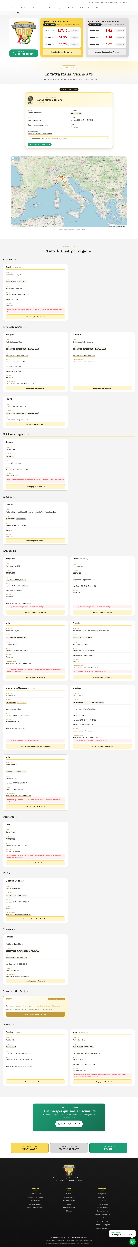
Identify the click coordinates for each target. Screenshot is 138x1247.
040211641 (10, 456)
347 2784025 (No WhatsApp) (27, 349)
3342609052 (22, 895)
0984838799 (11, 282)
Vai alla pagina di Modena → (102, 388)
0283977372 (10, 771)
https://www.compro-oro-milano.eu (18, 663)
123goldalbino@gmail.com (82, 580)
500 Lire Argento (102, 1207)
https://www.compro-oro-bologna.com (20, 384)
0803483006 (11, 895)
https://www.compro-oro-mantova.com (87, 737)
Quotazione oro (38, 8)
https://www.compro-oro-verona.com (19, 1066)
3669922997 (21, 519)
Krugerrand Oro (102, 1204)
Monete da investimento (35, 1207)
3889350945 (89, 1047)
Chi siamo (24, 8)
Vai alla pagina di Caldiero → (35, 1082)
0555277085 (11, 951)
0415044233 (78, 1047)
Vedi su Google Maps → (41, 144)
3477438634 (87, 637)
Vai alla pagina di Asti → (35, 863)
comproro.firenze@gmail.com (16, 958)
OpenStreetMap (114, 226)
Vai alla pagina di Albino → (102, 612)
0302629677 (11, 702)
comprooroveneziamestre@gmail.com (86, 1053)
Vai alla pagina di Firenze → (35, 981)
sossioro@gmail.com (13, 463)
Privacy (69, 1204)
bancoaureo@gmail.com (36, 120)
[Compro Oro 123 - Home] (23, 33)
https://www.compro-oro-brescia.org (86, 668)
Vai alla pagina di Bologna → (35, 388)
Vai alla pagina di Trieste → (35, 487)
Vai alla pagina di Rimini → (35, 424)
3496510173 (22, 637)
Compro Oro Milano (102, 1228)
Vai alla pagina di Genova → (35, 541)
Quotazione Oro (102, 1211)
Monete (71, 8)
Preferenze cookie (69, 1201)
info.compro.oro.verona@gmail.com (18, 1053)
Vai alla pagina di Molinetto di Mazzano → (35, 746)
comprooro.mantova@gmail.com (84, 709)
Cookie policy (69, 1197)
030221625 (77, 637)
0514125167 (10, 349)
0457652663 (11, 1047)
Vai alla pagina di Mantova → (102, 746)
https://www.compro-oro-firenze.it (18, 977)
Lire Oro (102, 1218)
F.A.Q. (82, 8)
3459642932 (21, 771)
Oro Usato (102, 1201)
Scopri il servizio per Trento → (35, 1014)
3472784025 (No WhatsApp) (28, 951)
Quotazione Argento (102, 1214)
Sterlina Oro (102, 1197)
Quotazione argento (56, 8)
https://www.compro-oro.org (16, 728)
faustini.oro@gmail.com (81, 644)
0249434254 (11, 637)
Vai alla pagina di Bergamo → (35, 612)
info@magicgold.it (12, 644)
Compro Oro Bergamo (102, 1225)
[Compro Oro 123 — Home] (69, 1170)
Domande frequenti (35, 1204)
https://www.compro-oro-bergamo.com (20, 603)
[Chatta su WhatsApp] (133, 1242)
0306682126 (76, 113)
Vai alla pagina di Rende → (35, 317)
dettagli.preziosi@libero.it (15, 288)
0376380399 (78, 702)
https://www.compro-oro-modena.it (85, 362)
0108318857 (10, 519)
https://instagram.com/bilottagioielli (18, 914)
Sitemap (69, 1211)
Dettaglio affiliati (69, 1207)
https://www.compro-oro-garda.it (40, 134)
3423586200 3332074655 (94, 702)
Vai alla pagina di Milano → (35, 677)
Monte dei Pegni (102, 1221)
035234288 (10, 573)
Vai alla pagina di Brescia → (102, 677)
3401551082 (21, 282)
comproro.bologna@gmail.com (17, 356)
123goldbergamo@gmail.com (16, 579)
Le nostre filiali (94, 8)
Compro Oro (102, 1194)
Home (14, 8)
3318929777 (10, 839)
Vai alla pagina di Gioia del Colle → (35, 919)
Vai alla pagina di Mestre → (102, 1082)
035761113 (77, 573)
